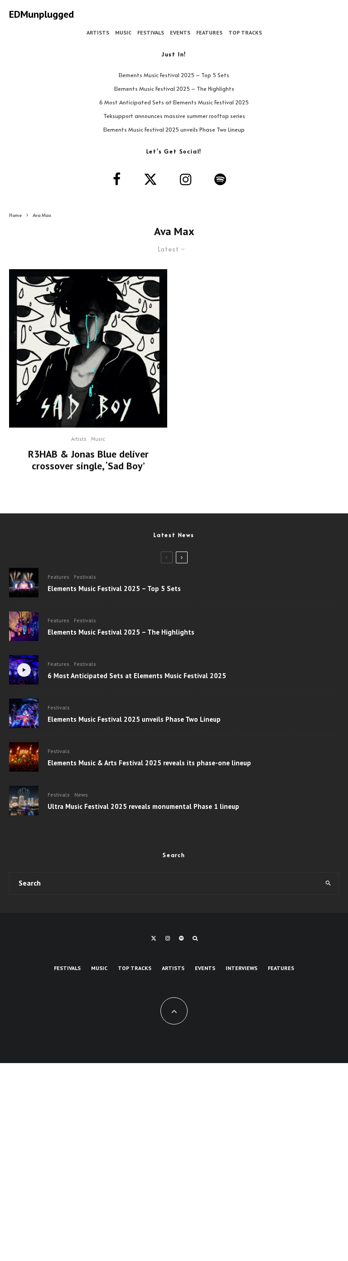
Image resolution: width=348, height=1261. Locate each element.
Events (180, 32)
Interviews (241, 968)
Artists (98, 32)
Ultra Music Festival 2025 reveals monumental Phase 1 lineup (143, 807)
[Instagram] (167, 938)
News (81, 794)
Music (123, 32)
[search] (328, 883)
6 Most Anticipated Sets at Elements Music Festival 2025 (174, 102)
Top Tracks (245, 32)
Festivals (150, 32)
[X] (153, 938)
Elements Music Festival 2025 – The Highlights (174, 88)
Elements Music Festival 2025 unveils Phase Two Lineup (174, 129)
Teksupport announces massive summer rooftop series (174, 115)
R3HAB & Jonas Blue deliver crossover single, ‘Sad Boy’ (88, 460)
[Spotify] (181, 938)
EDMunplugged (41, 14)
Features (209, 32)
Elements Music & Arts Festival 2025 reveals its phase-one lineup (149, 763)
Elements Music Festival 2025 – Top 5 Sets (174, 75)
